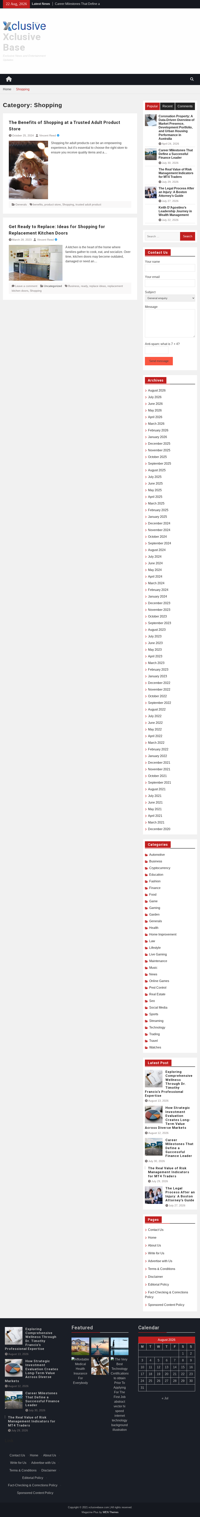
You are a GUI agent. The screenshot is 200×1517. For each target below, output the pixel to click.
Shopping (68, 204)
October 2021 (157, 776)
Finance (155, 888)
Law (152, 941)
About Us (154, 1245)
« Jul (165, 1398)
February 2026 (158, 430)
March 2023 (156, 663)
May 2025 (155, 490)
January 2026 (157, 437)
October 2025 (157, 457)
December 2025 (159, 443)
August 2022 (157, 709)
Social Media (158, 1007)
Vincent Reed (47, 135)
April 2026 (155, 417)
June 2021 (155, 802)
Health (153, 927)
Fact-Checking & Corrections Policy (32, 1485)
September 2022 (159, 702)
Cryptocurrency (159, 868)
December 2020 (159, 829)
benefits (38, 204)
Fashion (155, 881)
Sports (153, 1014)
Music (153, 967)
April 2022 (155, 736)
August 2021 (157, 789)
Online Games (159, 981)
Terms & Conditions (161, 1269)
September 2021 (159, 782)
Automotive (157, 854)
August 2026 (157, 390)
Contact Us (155, 1229)
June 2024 (155, 563)
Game (153, 901)
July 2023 (155, 636)
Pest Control (157, 987)
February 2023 (158, 669)
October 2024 (157, 536)
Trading (154, 1034)
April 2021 (155, 815)
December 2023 (159, 603)
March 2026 (156, 423)
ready (84, 286)
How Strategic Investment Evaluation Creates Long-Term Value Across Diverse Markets (167, 1118)
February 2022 (158, 749)
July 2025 (155, 476)
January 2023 (157, 676)
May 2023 (155, 649)
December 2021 (159, 762)
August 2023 (157, 629)
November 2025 (159, 450)
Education (156, 874)
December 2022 (159, 683)
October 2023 (157, 616)
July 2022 (155, 716)
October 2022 (157, 696)
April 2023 (155, 656)
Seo (152, 1001)
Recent (167, 106)
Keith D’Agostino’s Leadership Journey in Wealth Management (175, 211)
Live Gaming (158, 954)
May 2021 (155, 809)
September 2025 (159, 463)
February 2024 (158, 589)
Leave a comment (26, 286)
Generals (21, 204)
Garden (154, 914)
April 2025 (155, 496)
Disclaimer (155, 1276)
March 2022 (156, 742)
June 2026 (155, 403)
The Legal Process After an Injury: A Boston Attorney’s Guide (176, 192)
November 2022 (159, 689)
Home (152, 1237)
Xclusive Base (22, 42)
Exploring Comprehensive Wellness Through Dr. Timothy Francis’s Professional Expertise (169, 1084)
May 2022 (155, 729)
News (153, 974)
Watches (155, 1047)
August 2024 (157, 550)
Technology (157, 1027)
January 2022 (157, 756)
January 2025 (157, 516)
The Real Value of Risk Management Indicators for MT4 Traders (176, 173)
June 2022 (155, 722)
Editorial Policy (158, 1284)
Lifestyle (155, 947)
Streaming (156, 1020)
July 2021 (155, 795)
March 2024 (156, 583)
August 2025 (157, 470)
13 (166, 1367)
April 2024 (155, 576)
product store (52, 204)
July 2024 (155, 556)
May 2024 (155, 570)
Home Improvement (162, 934)
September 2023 (159, 623)
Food (152, 894)
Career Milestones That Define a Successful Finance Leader (176, 154)
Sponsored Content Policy (166, 1304)
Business (73, 286)
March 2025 (156, 503)
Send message (159, 361)
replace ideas (97, 286)
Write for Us (156, 1253)
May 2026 (155, 410)
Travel (153, 1040)
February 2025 (158, 510)
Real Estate (157, 994)
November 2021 (159, 769)
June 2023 (155, 643)
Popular (152, 106)
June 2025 (155, 483)
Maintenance (158, 961)
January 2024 (157, 596)
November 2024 (159, 530)
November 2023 (159, 609)
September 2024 (159, 543)
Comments (185, 106)
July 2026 (155, 397)
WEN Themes (111, 1512)
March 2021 (156, 822)
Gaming (154, 907)
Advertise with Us (160, 1261)
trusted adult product (88, 204)
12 (158, 1367)
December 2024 (159, 523)
